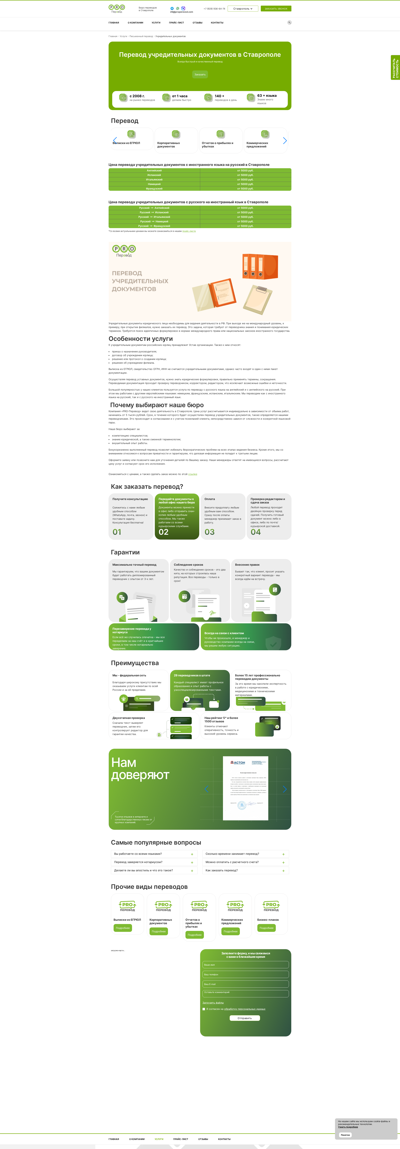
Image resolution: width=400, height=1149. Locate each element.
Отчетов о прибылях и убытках (158, 923)
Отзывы (197, 22)
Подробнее (123, 931)
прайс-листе (189, 231)
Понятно (345, 1135)
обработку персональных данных (244, 1008)
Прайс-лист (176, 22)
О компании (135, 22)
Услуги (156, 22)
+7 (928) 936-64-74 (214, 8)
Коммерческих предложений (212, 144)
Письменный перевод (141, 36)
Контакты (217, 22)
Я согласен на (235, 1008)
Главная (114, 22)
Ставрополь (241, 8)
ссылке (192, 474)
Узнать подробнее (348, 1127)
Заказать (200, 74)
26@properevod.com (181, 11)
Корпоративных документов (123, 144)
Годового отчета (269, 919)
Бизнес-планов (257, 143)
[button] (285, 140)
